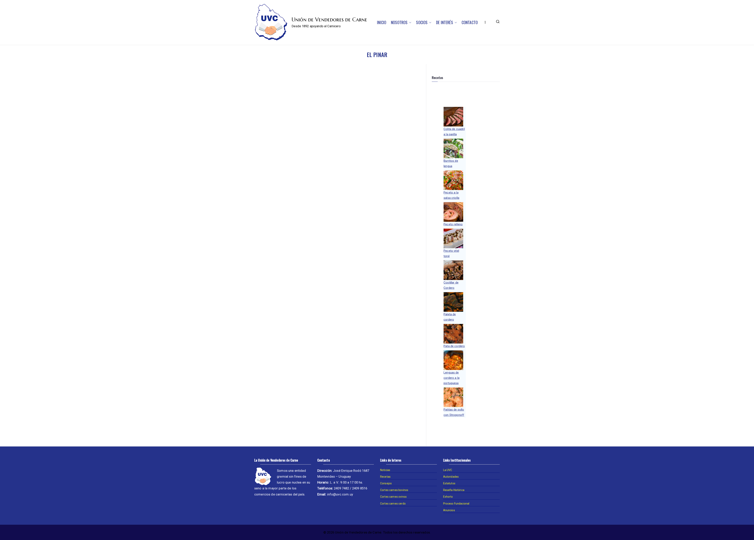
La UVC (447, 470)
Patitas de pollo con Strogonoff (454, 412)
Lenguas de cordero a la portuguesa (451, 378)
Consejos (386, 483)
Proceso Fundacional (456, 503)
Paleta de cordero (450, 317)
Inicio (381, 22)
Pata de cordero (454, 346)
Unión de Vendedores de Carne (329, 19)
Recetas (385, 476)
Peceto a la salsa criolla (451, 195)
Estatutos (449, 483)
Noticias (385, 470)
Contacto (470, 22)
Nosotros (399, 22)
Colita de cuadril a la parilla (454, 131)
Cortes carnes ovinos (393, 496)
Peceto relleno (453, 224)
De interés (444, 22)
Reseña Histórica (453, 490)
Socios (421, 22)
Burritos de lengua (451, 163)
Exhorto (448, 496)
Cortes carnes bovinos (394, 490)
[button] (409, 22)
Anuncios (449, 510)
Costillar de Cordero (451, 285)
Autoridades (451, 476)
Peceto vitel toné (451, 253)
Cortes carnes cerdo (393, 503)
